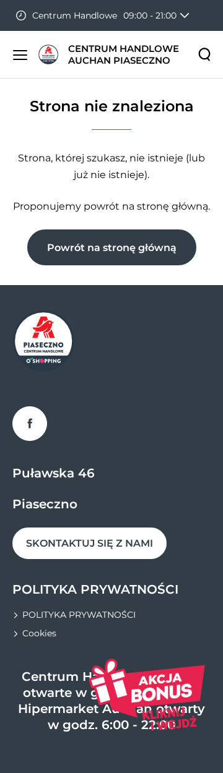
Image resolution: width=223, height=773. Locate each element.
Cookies (39, 633)
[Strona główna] (48, 54)
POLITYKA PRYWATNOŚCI (79, 614)
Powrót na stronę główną (112, 248)
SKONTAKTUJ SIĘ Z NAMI (89, 543)
